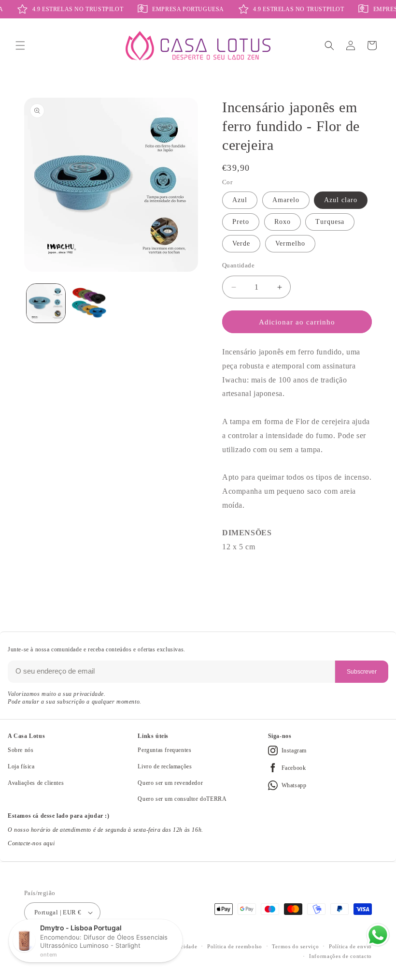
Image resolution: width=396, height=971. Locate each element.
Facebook (294, 768)
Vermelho (290, 243)
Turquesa (329, 221)
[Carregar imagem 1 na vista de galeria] (46, 303)
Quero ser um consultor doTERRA (182, 798)
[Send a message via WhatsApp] (378, 935)
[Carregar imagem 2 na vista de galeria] (89, 303)
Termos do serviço (295, 946)
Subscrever (362, 671)
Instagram (294, 750)
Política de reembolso (234, 946)
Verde (241, 243)
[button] (20, 45)
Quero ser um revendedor (170, 783)
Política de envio (350, 946)
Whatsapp (294, 785)
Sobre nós (20, 750)
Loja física (21, 766)
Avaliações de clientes (36, 783)
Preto (240, 221)
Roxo (282, 221)
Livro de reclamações (165, 766)
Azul (239, 200)
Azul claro (340, 200)
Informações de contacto (340, 956)
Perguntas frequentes (164, 750)
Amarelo (285, 200)
